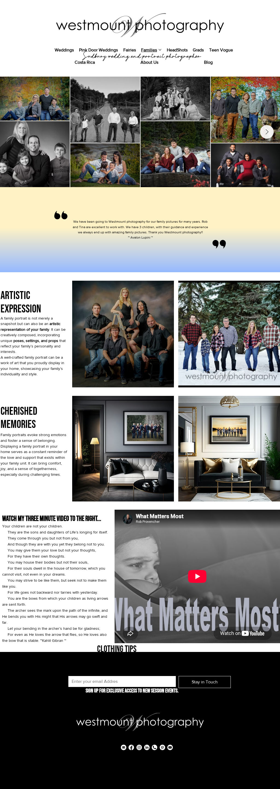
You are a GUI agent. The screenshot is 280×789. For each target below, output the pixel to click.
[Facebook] (131, 747)
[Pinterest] (162, 747)
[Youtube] (170, 747)
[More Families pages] (160, 49)
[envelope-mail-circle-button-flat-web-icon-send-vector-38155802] (123, 747)
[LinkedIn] (147, 747)
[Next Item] (267, 132)
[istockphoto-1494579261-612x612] (154, 747)
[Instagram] (139, 747)
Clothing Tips (116, 649)
